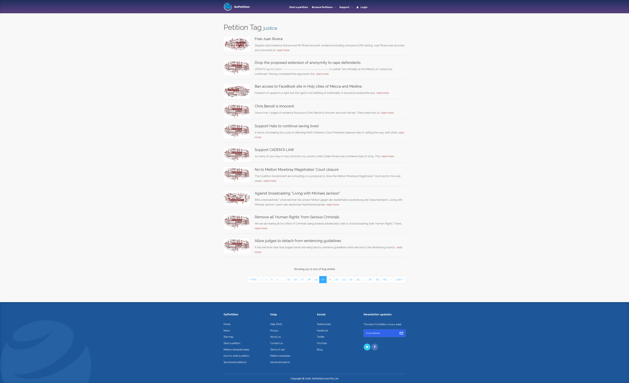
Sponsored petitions (235, 362)
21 (330, 279)
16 (295, 279)
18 (309, 279)
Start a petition (298, 7)
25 (358, 279)
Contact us (276, 343)
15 (288, 279)
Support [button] (344, 7)
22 (336, 279)
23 (343, 279)
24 (351, 279)
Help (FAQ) (276, 324)
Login (363, 7)
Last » (399, 279)
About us (275, 336)
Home (227, 324)
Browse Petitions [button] (322, 7)
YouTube (322, 343)
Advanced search (280, 362)
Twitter (320, 336)
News (227, 330)
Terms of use (277, 349)
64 (385, 279)
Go (401, 333)
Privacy (274, 330)
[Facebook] (374, 347)
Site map (228, 336)
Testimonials (324, 324)
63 (377, 279)
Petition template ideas (236, 349)
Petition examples (280, 355)
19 (315, 279)
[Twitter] (367, 347)
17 (302, 279)
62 (370, 279)
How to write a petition (236, 355)
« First (253, 279)
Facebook (322, 330)
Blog (320, 349)
